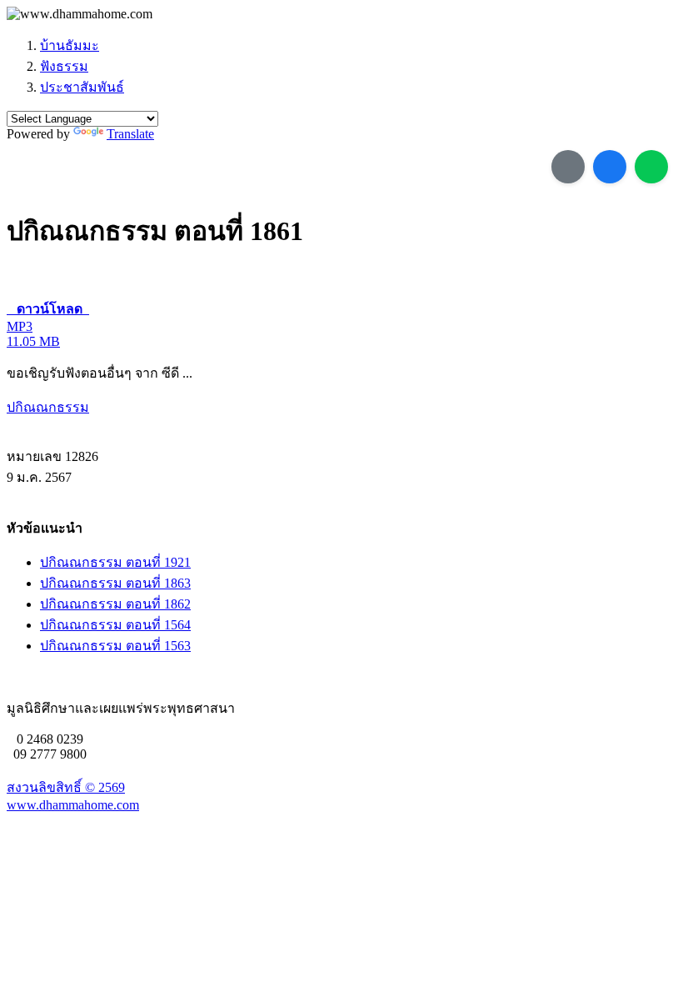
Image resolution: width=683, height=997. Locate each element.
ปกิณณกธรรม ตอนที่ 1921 (115, 562)
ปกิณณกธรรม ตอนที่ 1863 (115, 583)
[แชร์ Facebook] (609, 166)
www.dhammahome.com (73, 805)
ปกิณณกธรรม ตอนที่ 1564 (115, 625)
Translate (130, 134)
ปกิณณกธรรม (48, 407)
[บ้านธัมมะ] (79, 14)
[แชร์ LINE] (651, 166)
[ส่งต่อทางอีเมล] (568, 166)
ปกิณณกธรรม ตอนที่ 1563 (115, 646)
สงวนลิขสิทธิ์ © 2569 (66, 787)
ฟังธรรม (64, 66)
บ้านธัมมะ (69, 45)
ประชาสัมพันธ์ (82, 87)
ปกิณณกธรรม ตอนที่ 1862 (115, 604)
